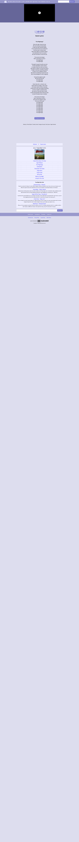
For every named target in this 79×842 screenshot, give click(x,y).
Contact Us (49, 214)
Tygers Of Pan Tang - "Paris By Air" (39, 194)
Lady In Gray (39, 172)
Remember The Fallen (39, 168)
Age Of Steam (39, 162)
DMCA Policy (49, 217)
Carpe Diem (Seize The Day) (39, 160)
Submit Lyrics (30, 214)
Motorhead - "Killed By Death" (39, 203)
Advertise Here (30, 217)
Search (72, 1)
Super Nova (39, 170)
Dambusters (39, 166)
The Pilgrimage (39, 164)
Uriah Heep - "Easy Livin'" (39, 199)
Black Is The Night (39, 176)
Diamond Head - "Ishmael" (39, 184)
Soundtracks (37, 214)
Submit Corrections (40, 118)
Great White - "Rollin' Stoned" (39, 189)
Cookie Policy (43, 217)
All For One (39, 174)
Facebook (43, 214)
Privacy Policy (36, 217)
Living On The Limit (39, 178)
